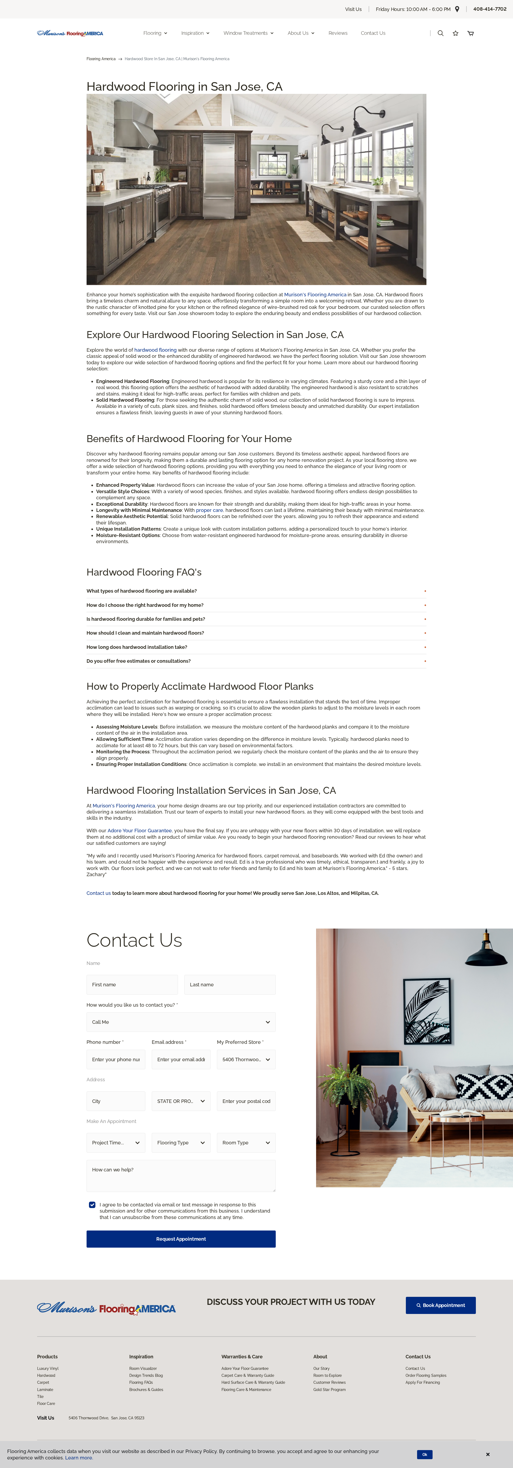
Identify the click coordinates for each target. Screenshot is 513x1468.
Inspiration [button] (192, 33)
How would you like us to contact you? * (132, 1005)
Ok (425, 1454)
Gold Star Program (329, 1389)
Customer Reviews (329, 1382)
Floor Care (46, 1403)
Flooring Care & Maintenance (246, 1389)
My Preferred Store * (240, 1042)
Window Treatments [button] (246, 33)
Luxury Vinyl (47, 1368)
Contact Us (373, 33)
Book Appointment (444, 1305)
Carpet (43, 1382)
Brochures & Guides (146, 1389)
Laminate (45, 1389)
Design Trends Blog (146, 1375)
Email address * (169, 1042)
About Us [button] (298, 33)
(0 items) (470, 33)
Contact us (99, 893)
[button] (440, 33)
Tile (40, 1396)
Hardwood (46, 1375)
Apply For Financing (423, 1382)
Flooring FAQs (141, 1382)
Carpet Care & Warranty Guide (247, 1375)
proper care (209, 510)
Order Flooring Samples (426, 1375)
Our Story (321, 1368)
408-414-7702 (490, 9)
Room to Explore (327, 1375)
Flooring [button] (152, 33)
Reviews (338, 33)
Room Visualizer (143, 1368)
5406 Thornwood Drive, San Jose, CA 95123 (106, 1418)
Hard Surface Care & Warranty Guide (253, 1382)
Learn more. (79, 1458)
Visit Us (353, 9)
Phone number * (105, 1042)
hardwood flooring (155, 350)
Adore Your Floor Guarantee (140, 830)
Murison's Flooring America (315, 294)
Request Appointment (181, 1239)
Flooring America (101, 59)
